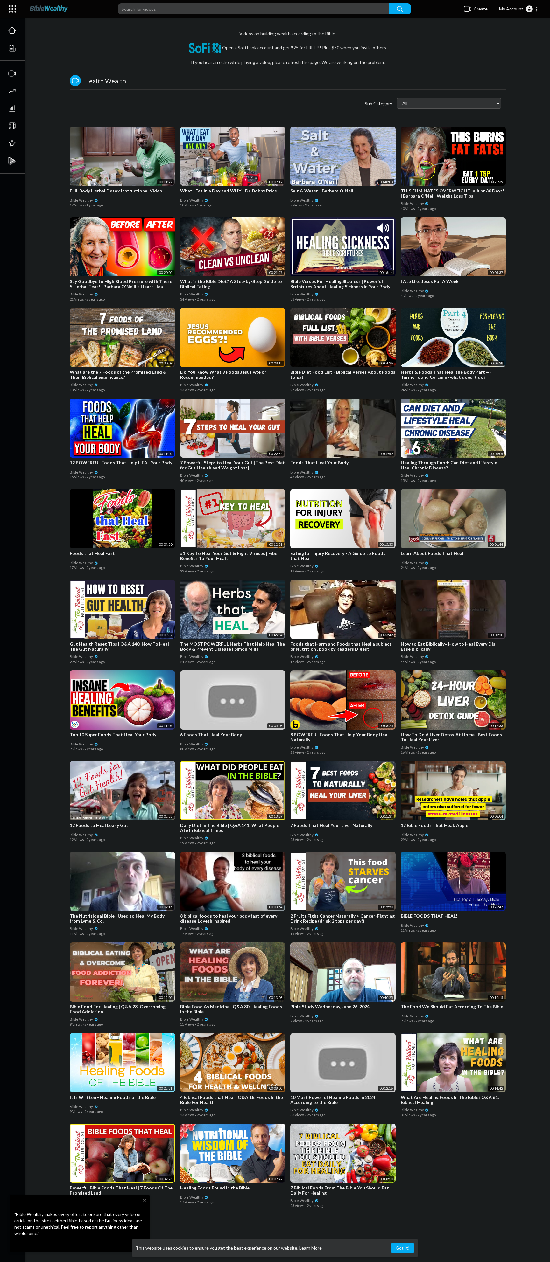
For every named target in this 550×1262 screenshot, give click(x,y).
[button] (518, 9)
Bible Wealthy (82, 200)
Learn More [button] (310, 1248)
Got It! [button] (403, 1248)
